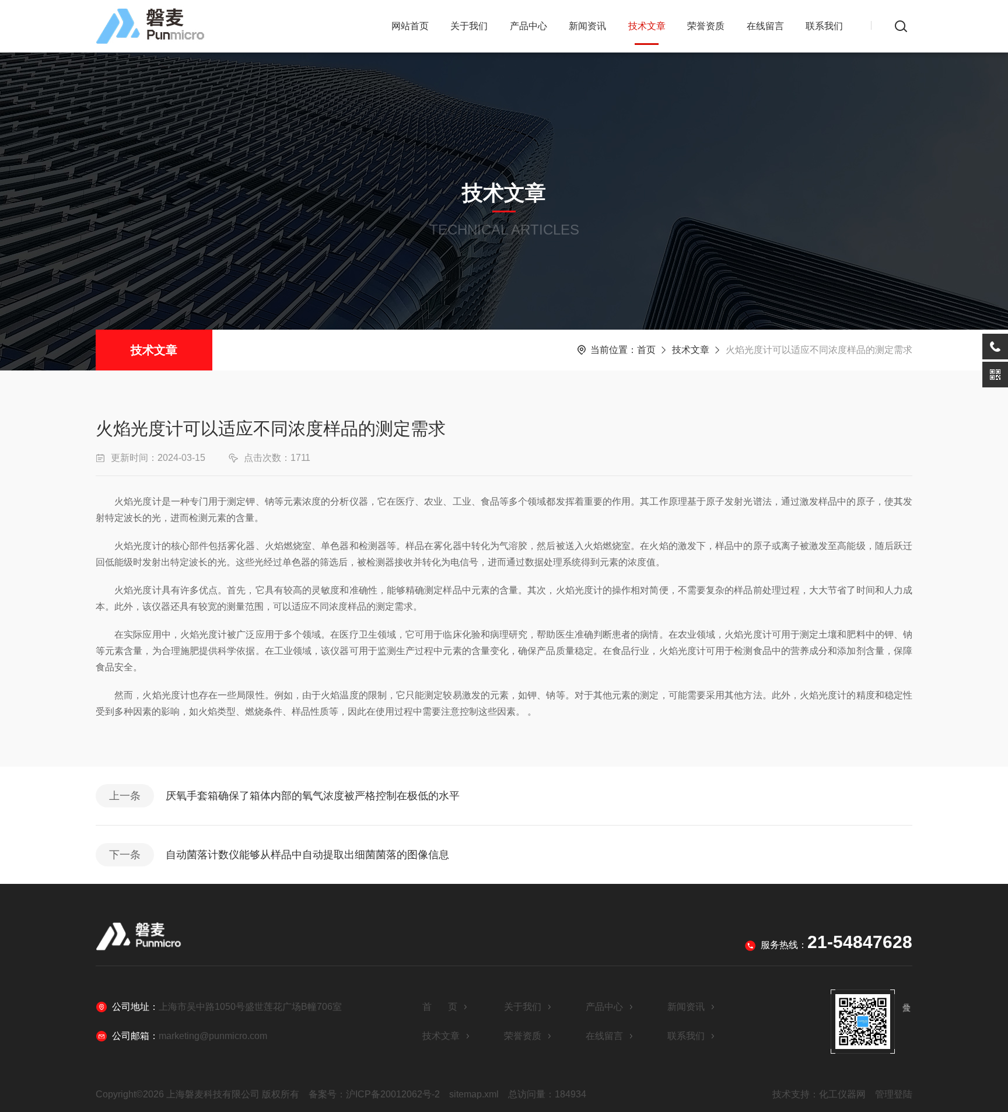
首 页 (439, 1007)
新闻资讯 (587, 26)
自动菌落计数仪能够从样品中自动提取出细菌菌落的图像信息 (307, 855)
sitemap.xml (474, 1094)
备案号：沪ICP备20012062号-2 (374, 1094)
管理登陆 (893, 1094)
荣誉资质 (705, 26)
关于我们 (469, 26)
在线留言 (765, 26)
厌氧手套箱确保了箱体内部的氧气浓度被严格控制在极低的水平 (313, 796)
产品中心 (528, 26)
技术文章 (647, 26)
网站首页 (410, 26)
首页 (646, 350)
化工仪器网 (842, 1094)
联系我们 (824, 26)
